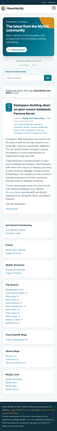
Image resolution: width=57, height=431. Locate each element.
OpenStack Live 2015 (22, 133)
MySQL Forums (12, 389)
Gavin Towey (13, 313)
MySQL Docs (11, 382)
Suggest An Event (13, 253)
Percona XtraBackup (39, 127)
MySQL (27, 127)
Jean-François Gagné (16, 293)
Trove (22, 130)
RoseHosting (13, 323)
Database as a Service (34, 130)
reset (15, 92)
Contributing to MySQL (16, 230)
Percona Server (13, 192)
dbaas (16, 130)
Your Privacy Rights (32, 410)
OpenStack (18, 127)
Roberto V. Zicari (14, 320)
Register (52, 2)
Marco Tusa (12, 300)
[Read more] (12, 208)
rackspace (38, 124)
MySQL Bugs (11, 386)
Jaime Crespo (13, 316)
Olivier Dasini (13, 309)
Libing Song (12, 296)
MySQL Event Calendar (16, 250)
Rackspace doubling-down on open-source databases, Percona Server (32, 109)
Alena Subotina (14, 303)
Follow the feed (18, 50)
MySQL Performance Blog (33, 118)
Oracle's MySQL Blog (17, 339)
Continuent (12, 359)
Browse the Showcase (15, 270)
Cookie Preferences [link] (10, 413)
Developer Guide (13, 233)
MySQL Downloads (14, 379)
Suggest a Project (13, 273)
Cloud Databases (26, 124)
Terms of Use (47, 410)
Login (43, 2)
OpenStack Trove (39, 133)
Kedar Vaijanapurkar (16, 306)
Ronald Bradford (15, 289)
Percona (11, 356)
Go (47, 78)
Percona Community (16, 363)
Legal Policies (16, 410)
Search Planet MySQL (15, 72)
